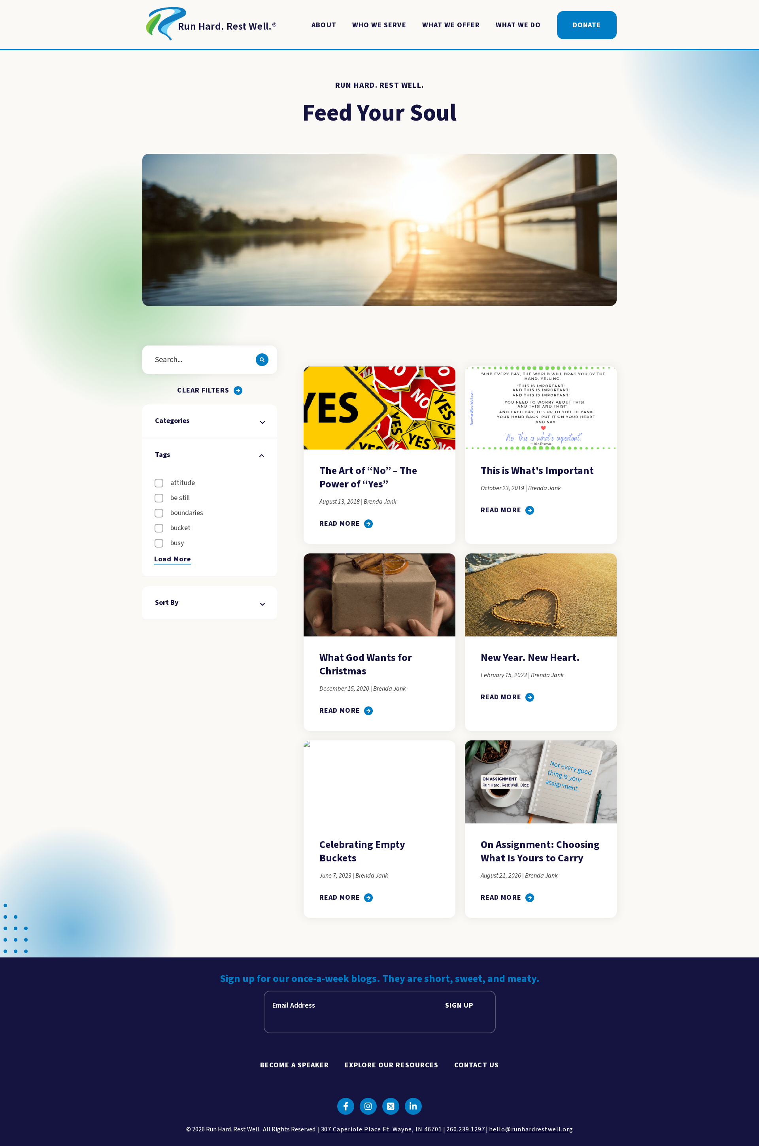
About (324, 25)
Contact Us (476, 1065)
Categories (172, 421)
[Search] (262, 359)
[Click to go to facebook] (345, 1106)
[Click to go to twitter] (390, 1106)
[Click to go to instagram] (368, 1106)
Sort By (167, 603)
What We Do (518, 25)
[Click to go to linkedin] (413, 1106)
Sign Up (459, 1005)
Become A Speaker (294, 1065)
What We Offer (451, 25)
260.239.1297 (465, 1129)
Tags (162, 455)
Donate (587, 25)
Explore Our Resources (391, 1065)
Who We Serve (379, 25)
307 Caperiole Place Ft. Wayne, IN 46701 (381, 1129)
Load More (172, 559)
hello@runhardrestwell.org (531, 1129)
